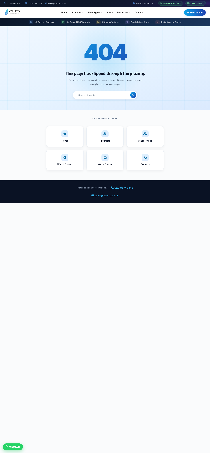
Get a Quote (196, 12)
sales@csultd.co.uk (57, 3)
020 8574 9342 (14, 3)
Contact (139, 12)
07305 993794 (35, 3)
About (110, 12)
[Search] (133, 95)
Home (64, 12)
